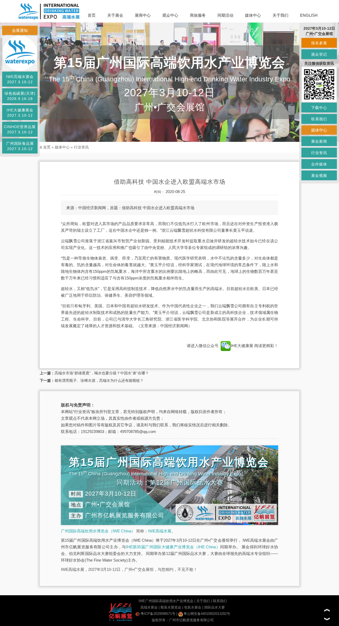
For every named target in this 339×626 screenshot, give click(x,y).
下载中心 (319, 108)
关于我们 (280, 15)
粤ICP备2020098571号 (158, 614)
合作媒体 (319, 164)
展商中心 (143, 15)
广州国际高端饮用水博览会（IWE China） (98, 531)
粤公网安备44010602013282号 (207, 614)
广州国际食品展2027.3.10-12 (20, 146)
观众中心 (170, 15)
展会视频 (319, 175)
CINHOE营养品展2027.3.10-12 (20, 129)
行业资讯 (81, 147)
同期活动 (225, 15)
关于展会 (115, 15)
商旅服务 (198, 15)
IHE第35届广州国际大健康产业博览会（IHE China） (173, 547)
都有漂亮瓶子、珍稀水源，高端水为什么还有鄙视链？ (99, 380)
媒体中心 (253, 15)
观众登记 (319, 54)
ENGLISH (309, 15)
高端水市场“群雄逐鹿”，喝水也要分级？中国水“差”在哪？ (102, 373)
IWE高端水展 (159, 531)
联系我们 (220, 601)
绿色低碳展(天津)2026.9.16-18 (20, 96)
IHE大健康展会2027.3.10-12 (20, 112)
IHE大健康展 (242, 345)
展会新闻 (319, 141)
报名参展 (319, 43)
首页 (92, 15)
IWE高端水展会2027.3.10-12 (20, 79)
